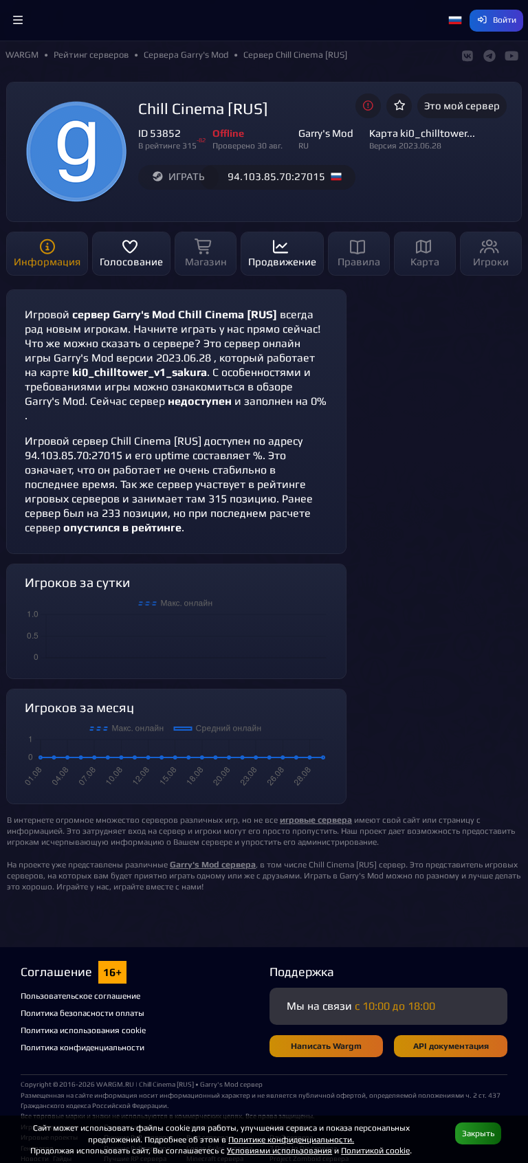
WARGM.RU (115, 1084)
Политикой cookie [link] (375, 1150)
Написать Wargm (326, 1046)
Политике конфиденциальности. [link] (291, 1139)
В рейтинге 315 (167, 145)
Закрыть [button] (478, 1133)
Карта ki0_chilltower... (422, 133)
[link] (213, 864)
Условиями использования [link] (279, 1150)
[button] (18, 20)
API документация (451, 1046)
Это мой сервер (462, 105)
